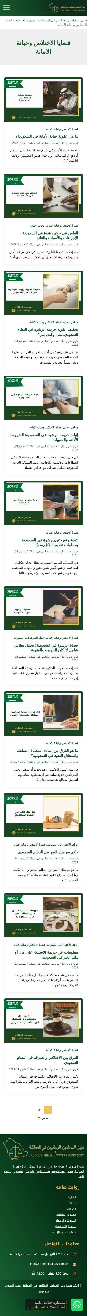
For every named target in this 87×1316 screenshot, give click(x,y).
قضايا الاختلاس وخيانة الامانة (62, 129)
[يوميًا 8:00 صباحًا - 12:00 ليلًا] (75, 1274)
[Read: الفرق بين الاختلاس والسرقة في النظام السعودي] (43, 1020)
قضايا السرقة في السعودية (29, 637)
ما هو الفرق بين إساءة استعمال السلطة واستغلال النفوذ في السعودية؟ (47, 753)
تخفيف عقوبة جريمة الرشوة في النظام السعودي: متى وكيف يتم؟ (47, 332)
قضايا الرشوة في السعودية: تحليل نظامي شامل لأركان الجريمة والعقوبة (46, 647)
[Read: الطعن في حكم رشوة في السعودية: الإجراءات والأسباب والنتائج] (43, 196)
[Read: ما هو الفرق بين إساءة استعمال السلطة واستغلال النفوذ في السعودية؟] (43, 713)
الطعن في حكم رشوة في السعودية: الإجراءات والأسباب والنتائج (50, 235)
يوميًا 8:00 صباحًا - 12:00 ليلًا (50, 1273)
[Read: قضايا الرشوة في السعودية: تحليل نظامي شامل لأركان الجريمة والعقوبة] (43, 608)
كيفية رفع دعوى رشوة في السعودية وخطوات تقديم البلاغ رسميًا (50, 542)
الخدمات (71, 1208)
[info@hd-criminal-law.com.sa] (75, 1264)
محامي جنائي (37, 225)
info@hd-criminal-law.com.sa (49, 1264)
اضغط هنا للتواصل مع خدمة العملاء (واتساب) (39, 1254)
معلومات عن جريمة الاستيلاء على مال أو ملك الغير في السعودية (46, 954)
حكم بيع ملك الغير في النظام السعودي (48, 852)
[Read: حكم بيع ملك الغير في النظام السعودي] (43, 815)
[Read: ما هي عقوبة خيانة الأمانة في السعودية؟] (43, 99)
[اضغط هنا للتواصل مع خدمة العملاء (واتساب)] (75, 1255)
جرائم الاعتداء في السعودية (62, 844)
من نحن (72, 1202)
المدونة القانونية (26, 20)
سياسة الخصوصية (65, 1226)
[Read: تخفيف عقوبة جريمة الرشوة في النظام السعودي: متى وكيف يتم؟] (43, 292)
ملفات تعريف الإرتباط (64, 1232)
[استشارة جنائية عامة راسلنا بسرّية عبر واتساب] (77, 1305)
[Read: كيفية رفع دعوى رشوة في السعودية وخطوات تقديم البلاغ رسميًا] (43, 503)
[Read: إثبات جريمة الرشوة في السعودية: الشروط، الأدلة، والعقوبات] (43, 398)
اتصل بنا (71, 1197)
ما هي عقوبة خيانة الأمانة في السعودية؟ (47, 136)
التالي (43, 1118)
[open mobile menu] (6, 7)
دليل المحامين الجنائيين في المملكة (63, 20)
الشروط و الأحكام (66, 1220)
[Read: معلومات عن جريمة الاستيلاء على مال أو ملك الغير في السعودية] (43, 915)
